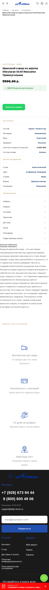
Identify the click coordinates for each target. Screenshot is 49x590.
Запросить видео (14, 107)
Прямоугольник (38, 181)
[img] (23, 476)
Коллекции (26, 10)
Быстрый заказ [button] (30, 96)
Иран (43, 177)
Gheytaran (41, 186)
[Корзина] (42, 3)
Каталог (15, 10)
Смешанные (40, 133)
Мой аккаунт (31, 545)
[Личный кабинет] (46, 3)
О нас (4, 549)
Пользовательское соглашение (10, 567)
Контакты (6, 544)
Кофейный (31, 172)
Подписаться (24, 528)
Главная (5, 10)
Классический (39, 167)
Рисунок (42, 143)
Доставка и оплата (10, 554)
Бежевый (41, 172)
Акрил (31, 129)
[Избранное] (37, 3)
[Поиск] (7, 3)
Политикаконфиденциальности (12, 560)
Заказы (29, 550)
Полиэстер (40, 129)
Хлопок (42, 152)
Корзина (30, 555)
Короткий (41, 138)
